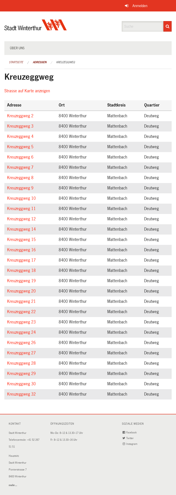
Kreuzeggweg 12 (22, 219)
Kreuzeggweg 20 (22, 291)
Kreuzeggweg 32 (22, 394)
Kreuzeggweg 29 (22, 373)
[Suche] (167, 26)
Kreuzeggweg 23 (22, 322)
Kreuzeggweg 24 (22, 332)
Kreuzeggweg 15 (22, 239)
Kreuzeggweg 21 (22, 301)
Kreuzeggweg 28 (22, 363)
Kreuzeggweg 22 (22, 311)
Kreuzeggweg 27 (22, 353)
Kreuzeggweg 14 (22, 229)
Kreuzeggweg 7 (21, 167)
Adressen (40, 62)
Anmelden (139, 6)
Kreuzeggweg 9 (21, 188)
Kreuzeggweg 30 (22, 384)
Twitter (130, 438)
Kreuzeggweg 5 (21, 147)
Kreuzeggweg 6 (21, 157)
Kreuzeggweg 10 (22, 198)
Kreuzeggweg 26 (22, 342)
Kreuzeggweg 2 (21, 116)
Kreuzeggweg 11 (22, 208)
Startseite (16, 62)
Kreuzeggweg (65, 62)
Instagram (132, 444)
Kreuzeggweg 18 (22, 270)
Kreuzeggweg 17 (22, 260)
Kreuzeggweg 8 (21, 177)
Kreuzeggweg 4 (21, 136)
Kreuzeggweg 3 (21, 126)
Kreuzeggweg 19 (22, 281)
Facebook (132, 432)
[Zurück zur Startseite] (35, 29)
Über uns (17, 48)
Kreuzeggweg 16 (22, 250)
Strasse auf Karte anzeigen (27, 91)
